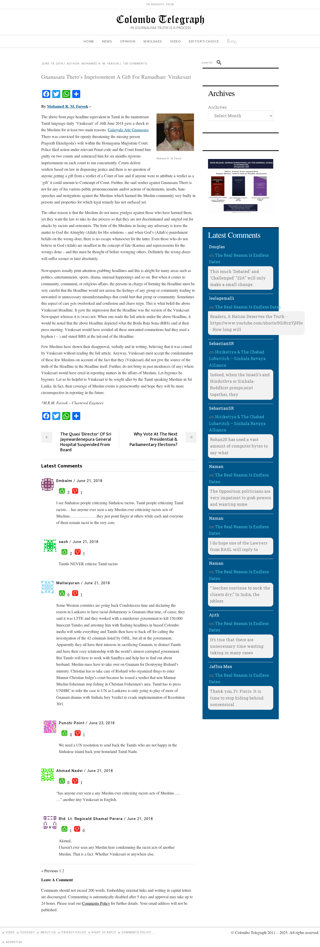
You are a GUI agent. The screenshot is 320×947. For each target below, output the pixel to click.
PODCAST (27, 932)
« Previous (49, 870)
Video (10, 932)
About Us (48, 932)
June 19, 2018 (52, 63)
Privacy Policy (74, 932)
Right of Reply (104, 932)
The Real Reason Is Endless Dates (248, 307)
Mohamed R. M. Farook (67, 106)
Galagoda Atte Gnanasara (128, 129)
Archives (217, 107)
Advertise (14, 942)
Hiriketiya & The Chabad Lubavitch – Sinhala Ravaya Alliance (237, 358)
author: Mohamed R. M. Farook (93, 63)
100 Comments (135, 63)
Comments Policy (136, 932)
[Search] (216, 62)
